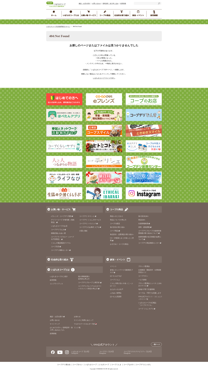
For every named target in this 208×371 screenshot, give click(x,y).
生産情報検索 (143, 223)
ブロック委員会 (144, 266)
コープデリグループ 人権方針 (89, 282)
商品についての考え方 (118, 220)
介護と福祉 (83, 231)
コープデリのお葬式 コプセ (89, 227)
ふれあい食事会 (115, 293)
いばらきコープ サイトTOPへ (104, 78)
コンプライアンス (56, 284)
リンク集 (77, 327)
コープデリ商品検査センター (148, 243)
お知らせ (77, 317)
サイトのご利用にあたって (83, 320)
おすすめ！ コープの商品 (119, 244)
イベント (113, 266)
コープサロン (143, 276)
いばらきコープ (91, 364)
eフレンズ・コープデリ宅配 (61, 216)
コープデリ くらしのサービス (90, 220)
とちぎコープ (104, 364)
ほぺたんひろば (115, 276)
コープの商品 (116, 209)
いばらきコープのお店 (59, 226)
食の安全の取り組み (117, 227)
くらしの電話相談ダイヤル (61, 243)
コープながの (129, 364)
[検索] (159, 4)
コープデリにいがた (143, 364)
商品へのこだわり (116, 216)
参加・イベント (117, 259)
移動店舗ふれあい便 (58, 233)
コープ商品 (114, 231)
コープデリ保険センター (60, 250)
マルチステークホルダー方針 (84, 324)
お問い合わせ (96, 3)
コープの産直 (115, 223)
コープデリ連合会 (64, 364)
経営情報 (53, 280)
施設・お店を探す (84, 3)
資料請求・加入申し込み (110, 3)
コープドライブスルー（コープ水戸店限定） (62, 238)
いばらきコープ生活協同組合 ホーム (58, 26)
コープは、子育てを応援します (149, 293)
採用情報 (123, 3)
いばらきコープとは (60, 269)
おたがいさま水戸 (116, 289)
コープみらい (78, 364)
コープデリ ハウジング (87, 223)
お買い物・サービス (61, 209)
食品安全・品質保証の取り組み (121, 234)
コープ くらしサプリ (145, 309)
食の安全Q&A (143, 216)
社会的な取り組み (59, 259)
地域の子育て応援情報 (146, 289)
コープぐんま (116, 364)
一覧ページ (156, 344)
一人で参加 (142, 280)
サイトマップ (55, 324)
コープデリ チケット (86, 216)
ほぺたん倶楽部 (115, 296)
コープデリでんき (57, 230)
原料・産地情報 (144, 227)
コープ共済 (55, 246)
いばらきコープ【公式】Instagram (80, 352)
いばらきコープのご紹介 (59, 276)
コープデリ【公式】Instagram (106, 352)
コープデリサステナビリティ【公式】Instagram (138, 352)
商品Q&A (141, 220)
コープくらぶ (115, 280)
